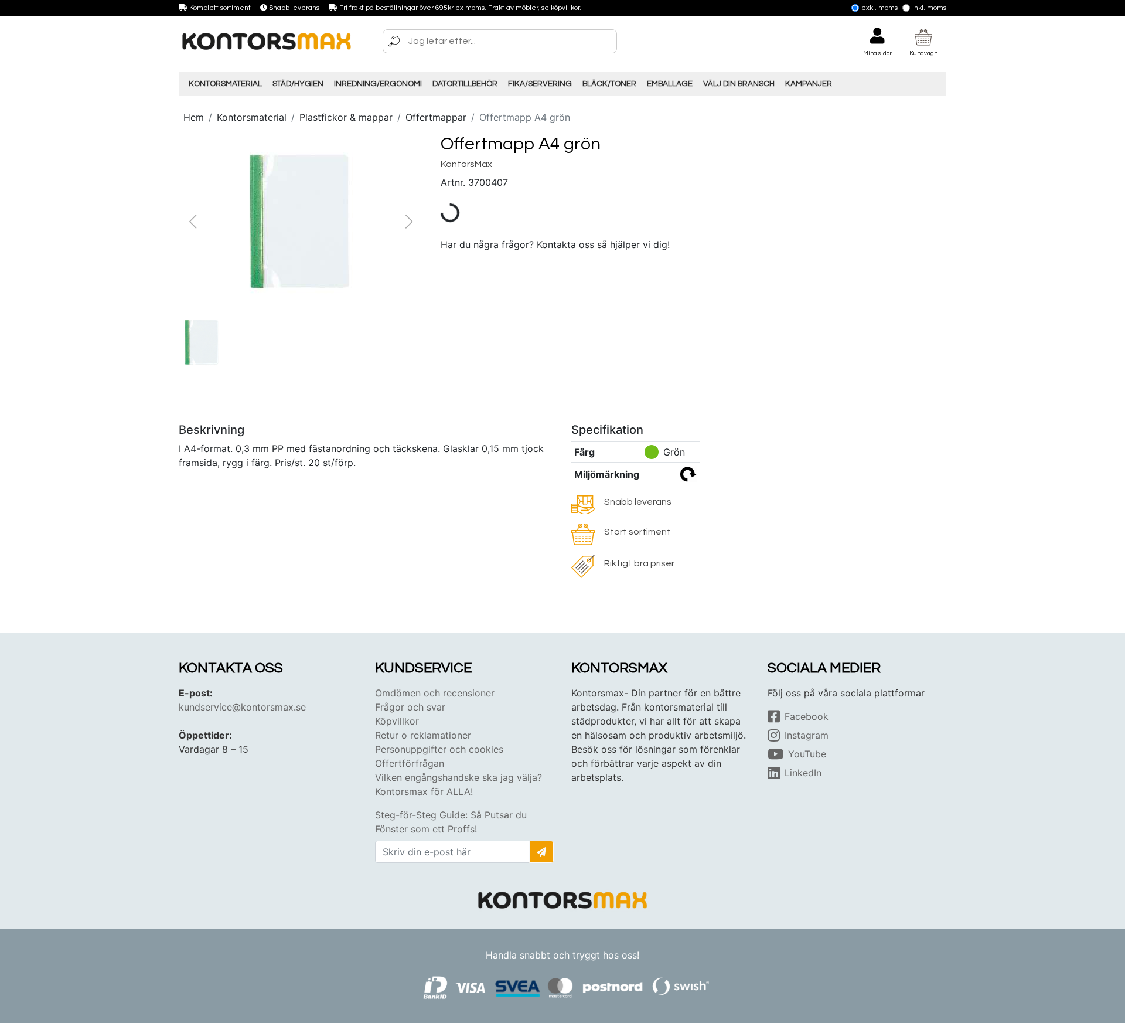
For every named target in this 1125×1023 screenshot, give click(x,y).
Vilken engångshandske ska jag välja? (458, 777)
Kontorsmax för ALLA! (424, 791)
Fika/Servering (540, 84)
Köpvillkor (397, 721)
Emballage (670, 84)
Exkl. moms (879, 8)
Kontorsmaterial (225, 84)
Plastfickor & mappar (346, 117)
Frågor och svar (410, 707)
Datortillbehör (464, 84)
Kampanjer (808, 84)
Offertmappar (435, 117)
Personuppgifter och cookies (439, 749)
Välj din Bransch (739, 84)
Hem (193, 117)
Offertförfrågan (409, 763)
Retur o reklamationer (423, 735)
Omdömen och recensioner (435, 693)
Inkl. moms (929, 8)
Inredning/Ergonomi (378, 84)
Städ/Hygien (297, 84)
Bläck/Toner (609, 84)
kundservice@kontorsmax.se (242, 707)
